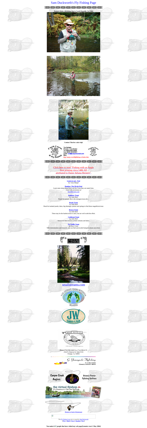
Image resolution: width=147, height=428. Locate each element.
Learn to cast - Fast (73, 181)
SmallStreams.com (73, 192)
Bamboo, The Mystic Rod (73, 186)
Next (82, 421)
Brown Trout (73, 210)
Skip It (68, 421)
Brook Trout (73, 202)
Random (78, 421)
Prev (64, 421)
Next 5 (73, 421)
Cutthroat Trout (73, 217)
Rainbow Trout (73, 195)
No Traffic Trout (73, 224)
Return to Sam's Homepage (73, 412)
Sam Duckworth (84, 419)
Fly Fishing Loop (65, 419)
